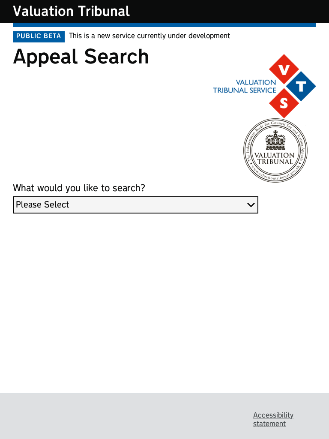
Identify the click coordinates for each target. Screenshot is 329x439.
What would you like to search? (79, 188)
